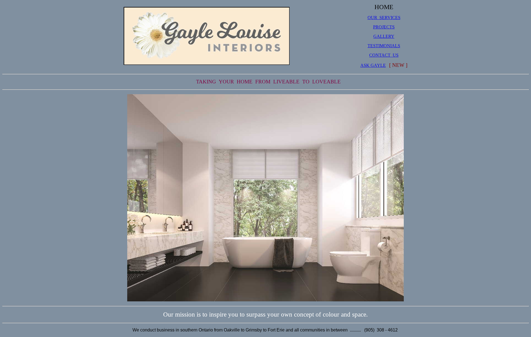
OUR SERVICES (384, 17)
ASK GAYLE (373, 65)
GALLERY (383, 36)
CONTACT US (384, 55)
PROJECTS (384, 27)
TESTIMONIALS (384, 45)
